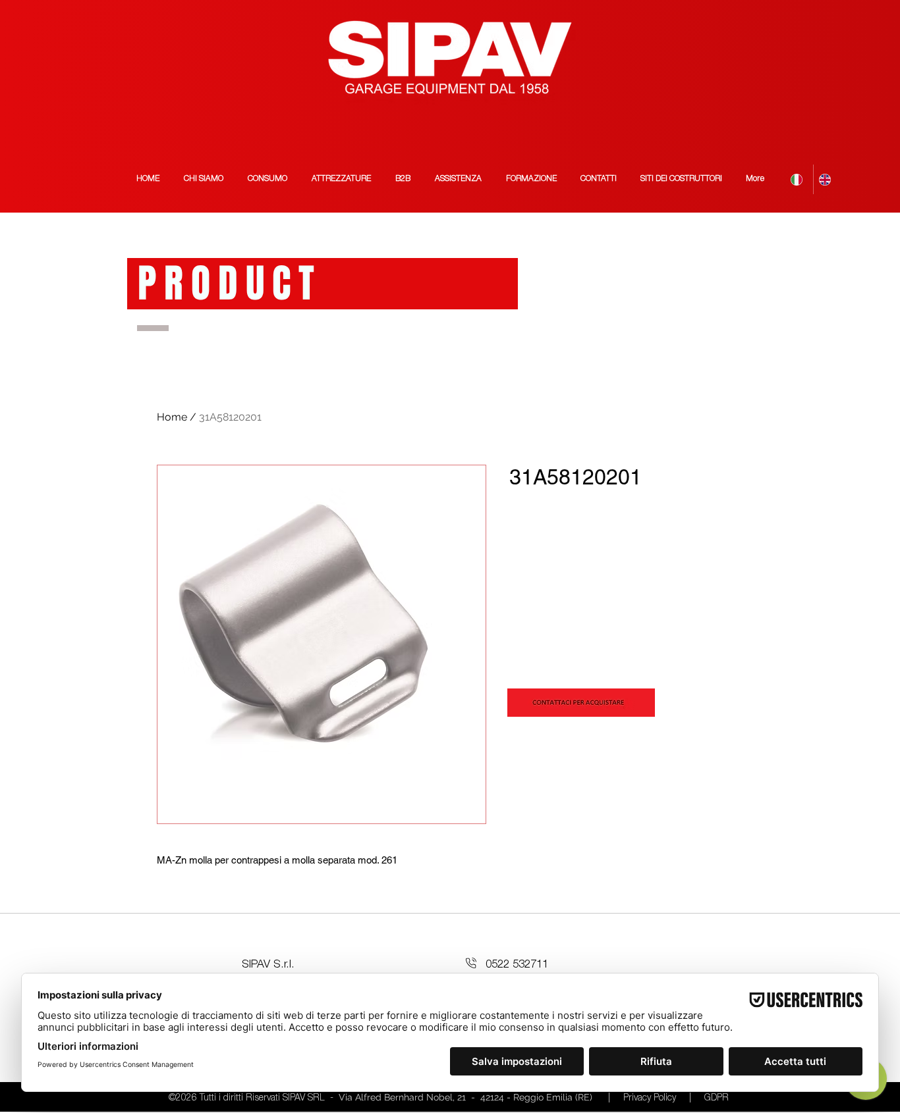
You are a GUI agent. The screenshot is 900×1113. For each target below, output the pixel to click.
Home (172, 417)
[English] (827, 179)
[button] (681, 179)
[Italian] (799, 179)
